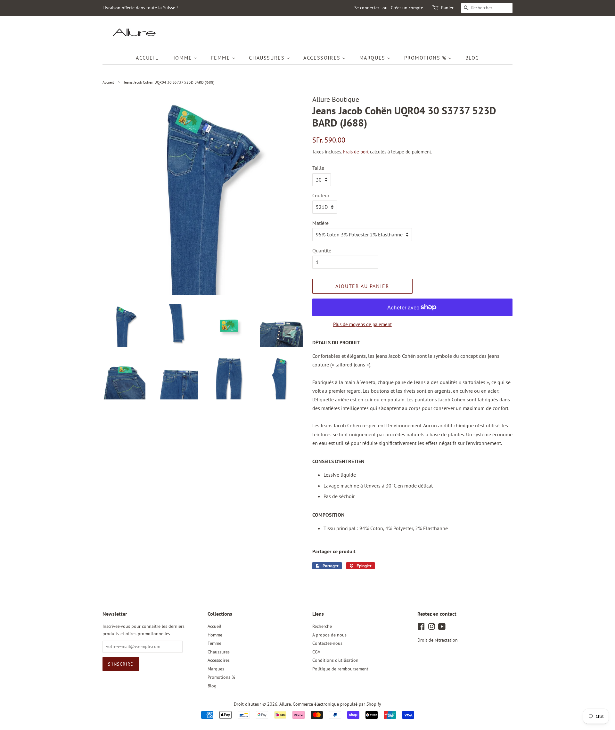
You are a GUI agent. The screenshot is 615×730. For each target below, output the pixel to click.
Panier (447, 8)
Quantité (321, 250)
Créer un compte (407, 8)
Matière (320, 223)
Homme (182, 57)
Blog (472, 57)
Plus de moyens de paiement (362, 324)
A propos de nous (329, 635)
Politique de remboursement (340, 669)
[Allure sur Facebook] (421, 628)
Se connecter (366, 8)
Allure (285, 704)
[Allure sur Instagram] (431, 628)
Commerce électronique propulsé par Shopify (337, 704)
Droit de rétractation (437, 640)
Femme (221, 57)
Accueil (147, 57)
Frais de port (356, 152)
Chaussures (267, 57)
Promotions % (426, 57)
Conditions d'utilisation (335, 660)
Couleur (320, 195)
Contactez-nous (327, 643)
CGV (316, 652)
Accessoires (322, 57)
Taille (318, 168)
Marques (373, 57)
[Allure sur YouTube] (442, 628)
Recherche (322, 626)
